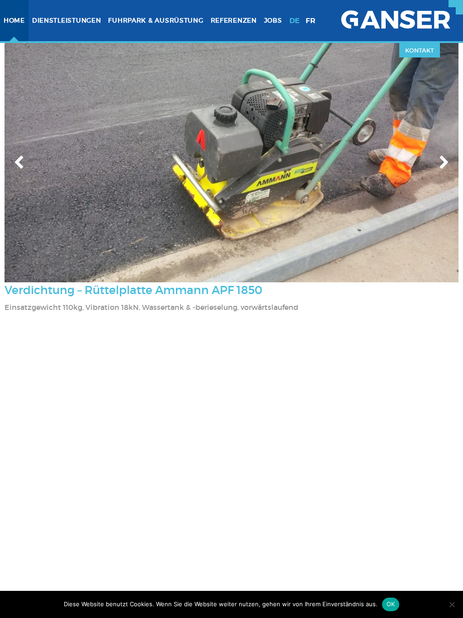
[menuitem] (14, 20)
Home (14, 20)
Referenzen (234, 20)
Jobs (273, 20)
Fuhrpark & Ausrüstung (155, 20)
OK (391, 604)
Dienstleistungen (66, 20)
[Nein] (451, 604)
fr (311, 20)
